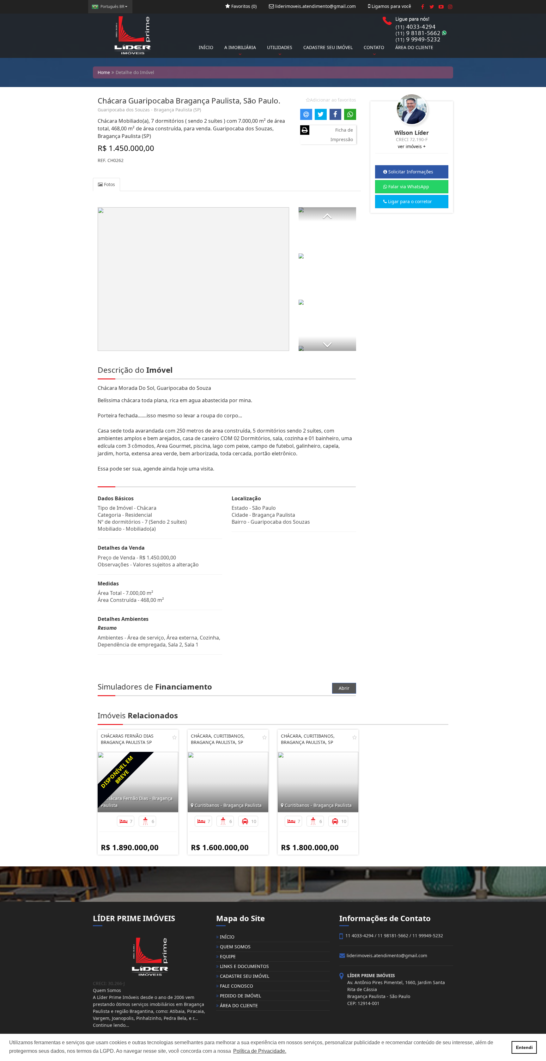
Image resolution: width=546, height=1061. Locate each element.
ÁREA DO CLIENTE (414, 47)
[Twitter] (432, 6)
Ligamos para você (390, 6)
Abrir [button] (344, 688)
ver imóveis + (412, 146)
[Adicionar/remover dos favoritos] (174, 737)
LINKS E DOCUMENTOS (244, 966)
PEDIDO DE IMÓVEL (240, 996)
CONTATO (374, 47)
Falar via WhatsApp (408, 187)
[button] (327, 214)
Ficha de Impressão (342, 134)
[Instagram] (450, 6)
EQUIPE (227, 956)
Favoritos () (243, 6)
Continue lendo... (111, 1025)
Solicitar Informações (410, 172)
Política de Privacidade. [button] (259, 1051)
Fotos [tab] (109, 184)
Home (104, 72)
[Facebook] (423, 6)
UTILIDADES (279, 47)
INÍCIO (206, 47)
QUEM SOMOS (235, 947)
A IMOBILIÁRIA (240, 47)
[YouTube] (441, 6)
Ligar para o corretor (409, 201)
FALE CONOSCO (236, 986)
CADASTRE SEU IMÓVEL (328, 47)
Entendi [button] (524, 1047)
